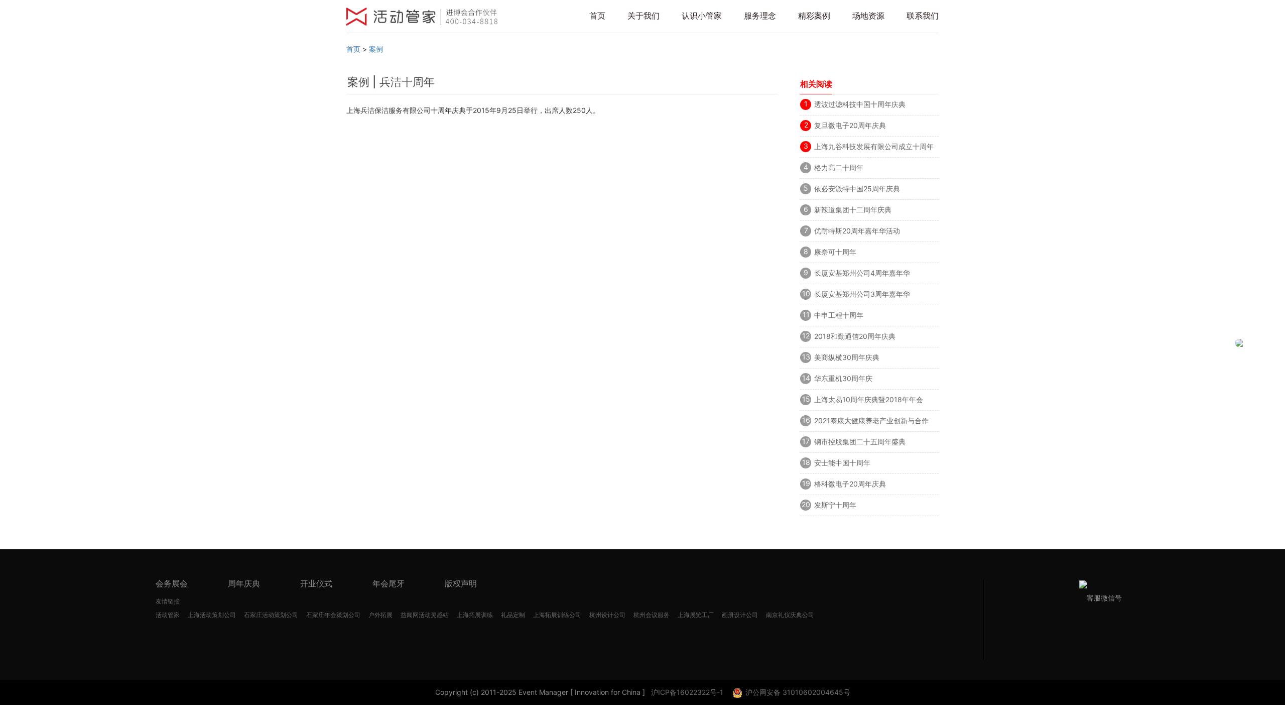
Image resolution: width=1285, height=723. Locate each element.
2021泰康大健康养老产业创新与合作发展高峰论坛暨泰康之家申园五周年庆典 (874, 422)
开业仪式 (316, 583)
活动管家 (168, 615)
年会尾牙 (388, 583)
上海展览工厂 (696, 615)
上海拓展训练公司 (557, 615)
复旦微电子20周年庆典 (850, 125)
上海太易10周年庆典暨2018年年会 (868, 399)
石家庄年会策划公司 (333, 615)
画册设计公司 (740, 615)
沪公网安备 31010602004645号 (797, 692)
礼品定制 (513, 615)
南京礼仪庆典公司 (790, 615)
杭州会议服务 (651, 615)
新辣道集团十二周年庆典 (852, 209)
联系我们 (923, 16)
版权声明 (461, 583)
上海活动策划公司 (212, 615)
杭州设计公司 (607, 615)
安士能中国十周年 (842, 462)
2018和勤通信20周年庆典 (854, 336)
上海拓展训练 (475, 615)
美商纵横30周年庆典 (846, 357)
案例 (376, 49)
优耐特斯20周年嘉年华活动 (857, 230)
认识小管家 (702, 16)
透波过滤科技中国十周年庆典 (860, 104)
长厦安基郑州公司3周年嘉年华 (862, 294)
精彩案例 (814, 16)
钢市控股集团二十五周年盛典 (860, 441)
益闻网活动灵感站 (425, 615)
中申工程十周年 (838, 315)
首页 (597, 16)
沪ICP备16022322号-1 (687, 692)
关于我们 (643, 16)
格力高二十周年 (838, 167)
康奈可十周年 (835, 252)
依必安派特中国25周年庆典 (857, 188)
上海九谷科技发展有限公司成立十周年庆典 (874, 148)
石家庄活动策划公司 (271, 615)
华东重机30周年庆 (843, 378)
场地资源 (868, 16)
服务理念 (760, 16)
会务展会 (172, 583)
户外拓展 (380, 615)
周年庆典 (244, 583)
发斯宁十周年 (835, 505)
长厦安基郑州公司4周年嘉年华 (862, 273)
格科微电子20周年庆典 (850, 483)
